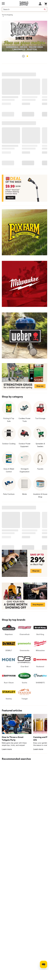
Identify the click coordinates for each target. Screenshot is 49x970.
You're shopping (7, 15)
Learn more (7, 749)
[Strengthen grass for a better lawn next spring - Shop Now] (24, 376)
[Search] (45, 9)
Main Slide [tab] (27, 56)
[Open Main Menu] (3, 3)
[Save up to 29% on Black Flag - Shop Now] (24, 563)
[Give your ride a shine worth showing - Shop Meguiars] (24, 596)
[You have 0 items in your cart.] (45, 3)
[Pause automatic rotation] (23, 56)
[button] (40, 3)
